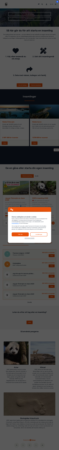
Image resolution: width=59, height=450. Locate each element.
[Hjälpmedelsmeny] (57, 2)
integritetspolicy (15, 223)
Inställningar (38, 234)
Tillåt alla (20, 234)
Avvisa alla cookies (29, 238)
